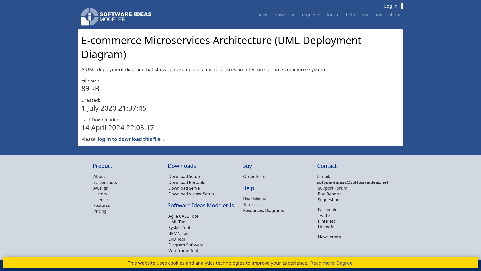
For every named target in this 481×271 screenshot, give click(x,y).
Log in (391, 6)
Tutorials (251, 204)
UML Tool (177, 222)
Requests (311, 15)
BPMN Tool (179, 233)
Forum (333, 15)
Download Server (184, 188)
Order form (254, 176)
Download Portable (186, 182)
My (365, 15)
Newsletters (329, 237)
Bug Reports (330, 194)
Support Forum (332, 188)
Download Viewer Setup (191, 194)
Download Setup (184, 176)
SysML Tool (179, 227)
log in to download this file (129, 139)
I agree (345, 263)
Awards (100, 188)
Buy (378, 15)
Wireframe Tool (183, 250)
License (100, 199)
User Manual (255, 199)
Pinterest (326, 221)
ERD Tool (176, 239)
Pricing (100, 211)
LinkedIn (326, 227)
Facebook (327, 209)
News (262, 15)
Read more (322, 263)
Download (285, 15)
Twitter (324, 215)
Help (350, 15)
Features (101, 205)
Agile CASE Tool (183, 216)
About (394, 15)
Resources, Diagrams (263, 210)
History (100, 194)
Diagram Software (185, 245)
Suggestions (329, 199)
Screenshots (105, 182)
